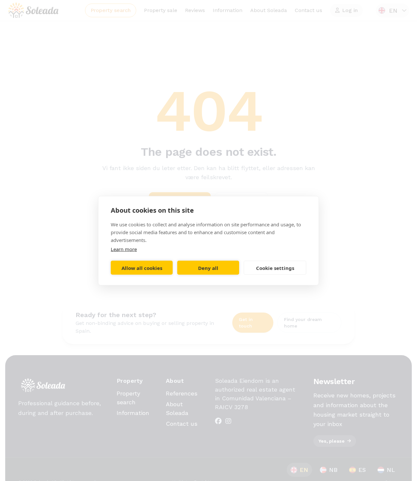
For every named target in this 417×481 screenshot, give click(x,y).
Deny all (208, 267)
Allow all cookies (142, 267)
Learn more (124, 249)
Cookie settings (275, 267)
